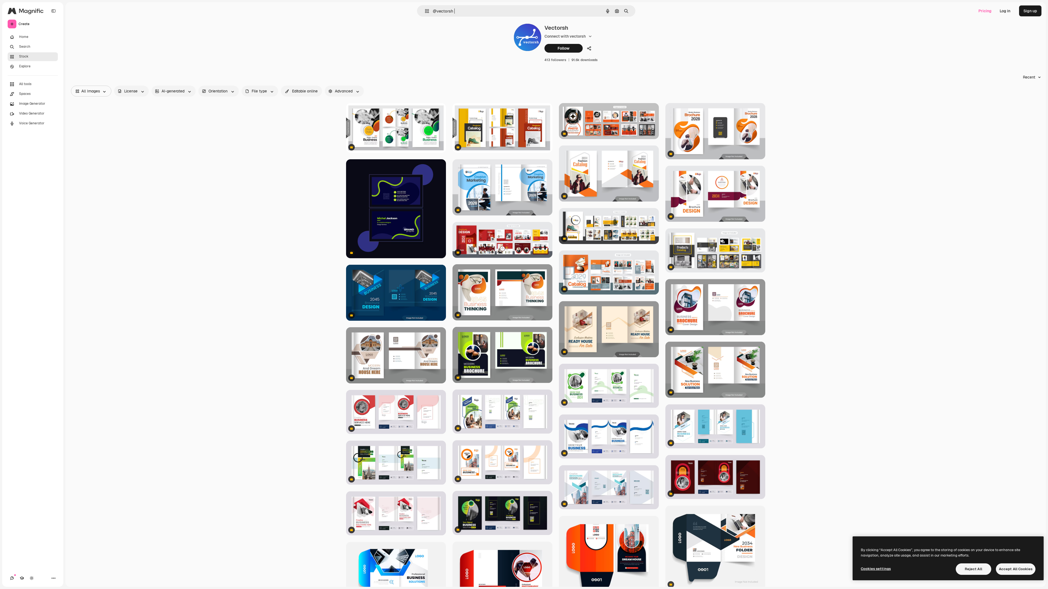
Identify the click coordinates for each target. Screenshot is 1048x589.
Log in (1005, 10)
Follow (564, 48)
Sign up (1030, 10)
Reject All (973, 569)
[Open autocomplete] (424, 11)
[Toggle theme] (31, 578)
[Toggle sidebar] (53, 11)
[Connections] (12, 578)
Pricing (985, 10)
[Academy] (21, 578)
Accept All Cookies (1015, 569)
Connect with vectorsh (565, 36)
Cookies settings (876, 568)
